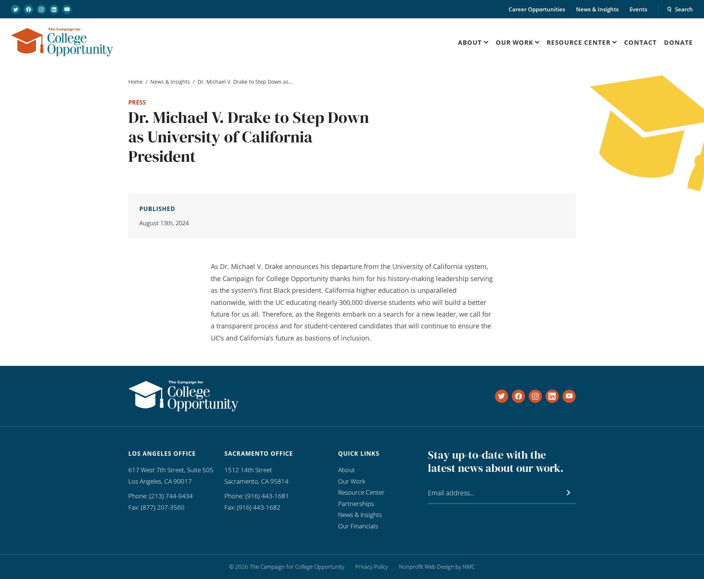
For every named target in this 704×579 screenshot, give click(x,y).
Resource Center (361, 492)
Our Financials (358, 526)
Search (684, 9)
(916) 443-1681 (267, 496)
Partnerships (356, 503)
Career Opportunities (537, 9)
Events (638, 9)
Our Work (351, 481)
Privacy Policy (371, 566)
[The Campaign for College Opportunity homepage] (62, 42)
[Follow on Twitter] (15, 9)
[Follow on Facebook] (28, 9)
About (346, 470)
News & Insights (597, 9)
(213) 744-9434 (171, 496)
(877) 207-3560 (162, 507)
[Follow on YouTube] (67, 9)
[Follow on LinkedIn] (54, 9)
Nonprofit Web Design (426, 566)
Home (135, 81)
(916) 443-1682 (258, 507)
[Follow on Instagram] (41, 9)
